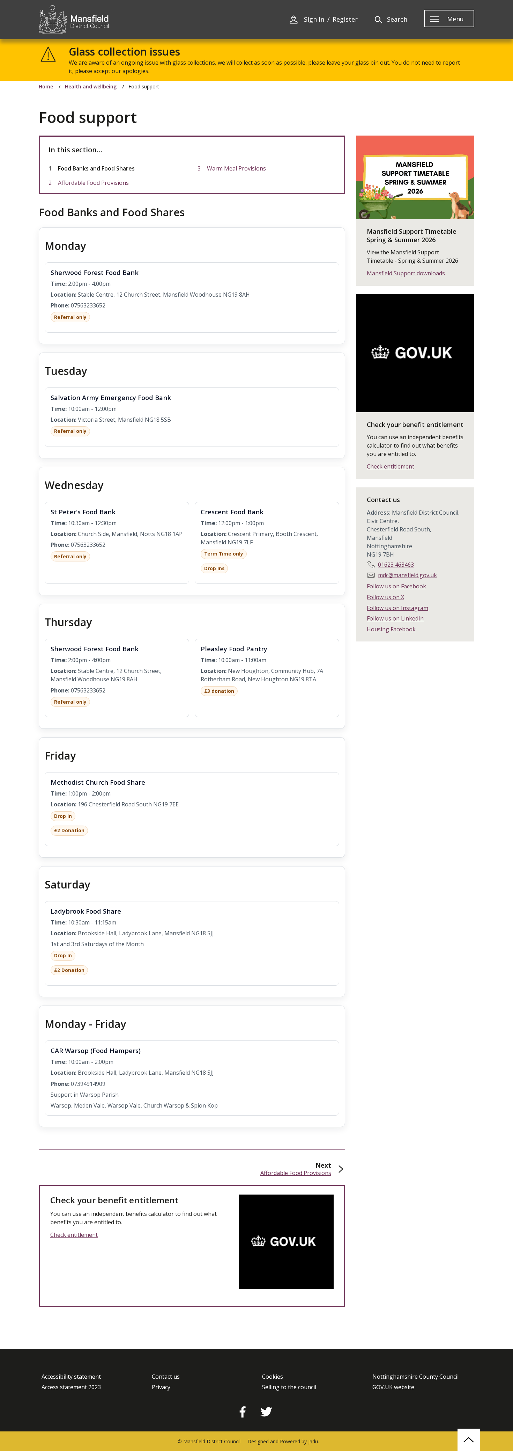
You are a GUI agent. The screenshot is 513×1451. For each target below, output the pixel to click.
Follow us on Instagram (397, 608)
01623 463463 (396, 564)
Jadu (313, 1441)
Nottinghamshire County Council (415, 1376)
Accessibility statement (71, 1376)
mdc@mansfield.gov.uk (407, 575)
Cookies (272, 1376)
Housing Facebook (391, 629)
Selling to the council (289, 1387)
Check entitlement (74, 1235)
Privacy (161, 1387)
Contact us (166, 1376)
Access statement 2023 (71, 1387)
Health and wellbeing (91, 87)
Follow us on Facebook (396, 586)
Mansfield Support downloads (406, 273)
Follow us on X (385, 597)
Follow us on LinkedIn (395, 618)
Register (345, 19)
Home (46, 87)
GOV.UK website (393, 1387)
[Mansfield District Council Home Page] (74, 19)
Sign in (314, 19)
